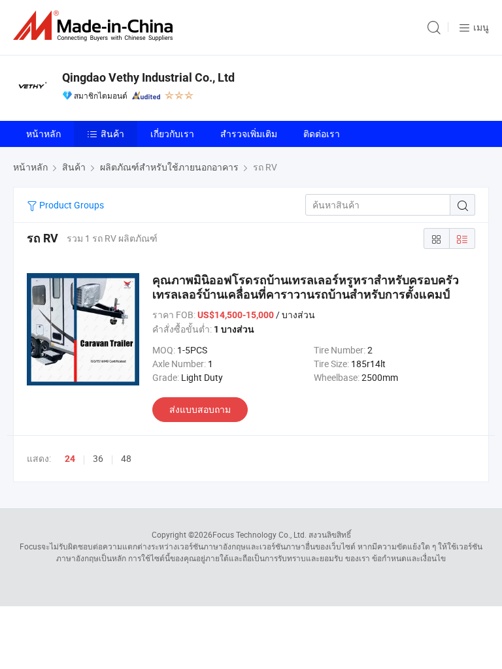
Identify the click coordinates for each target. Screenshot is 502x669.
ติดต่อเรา (321, 133)
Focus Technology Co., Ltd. (259, 534)
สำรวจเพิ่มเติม (248, 133)
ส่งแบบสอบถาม (200, 409)
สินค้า (112, 133)
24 (70, 458)
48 (126, 458)
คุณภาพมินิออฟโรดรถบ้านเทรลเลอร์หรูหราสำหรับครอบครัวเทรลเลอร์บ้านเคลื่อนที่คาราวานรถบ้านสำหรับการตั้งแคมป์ (305, 287)
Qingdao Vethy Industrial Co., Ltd (148, 77)
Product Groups (70, 205)
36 (98, 458)
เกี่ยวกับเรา (172, 133)
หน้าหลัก (43, 133)
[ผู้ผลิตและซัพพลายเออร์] (95, 25)
